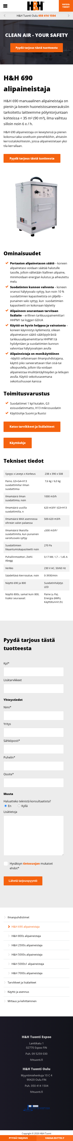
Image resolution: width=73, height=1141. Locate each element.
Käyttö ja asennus (18, 991)
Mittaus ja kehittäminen (22, 1001)
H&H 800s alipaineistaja (26, 936)
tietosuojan (31, 864)
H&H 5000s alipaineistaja (27, 954)
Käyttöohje (18, 443)
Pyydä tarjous (18, 1138)
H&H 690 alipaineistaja (26, 926)
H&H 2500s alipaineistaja (27, 945)
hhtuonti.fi (36, 1060)
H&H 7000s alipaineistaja (27, 973)
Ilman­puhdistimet (18, 917)
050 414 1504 (47, 15)
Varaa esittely (54, 1138)
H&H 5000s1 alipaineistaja (28, 964)
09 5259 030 (39, 1053)
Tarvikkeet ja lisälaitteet (22, 982)
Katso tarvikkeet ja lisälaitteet (32, 427)
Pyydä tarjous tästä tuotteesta (37, 47)
